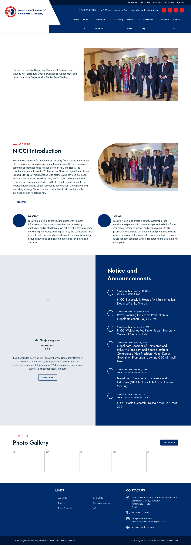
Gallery (121, 19)
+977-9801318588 (87, 10)
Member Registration (136, 2)
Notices (61, 503)
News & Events (65, 508)
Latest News (133, 24)
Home (77, 19)
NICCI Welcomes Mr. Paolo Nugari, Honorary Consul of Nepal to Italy (146, 332)
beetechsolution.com (169, 540)
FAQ (149, 2)
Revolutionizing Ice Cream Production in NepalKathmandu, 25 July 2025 (142, 317)
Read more (22, 202)
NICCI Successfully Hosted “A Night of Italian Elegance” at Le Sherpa (146, 302)
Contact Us (178, 24)
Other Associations (176, 2)
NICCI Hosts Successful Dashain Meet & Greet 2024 (147, 405)
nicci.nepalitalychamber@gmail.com (142, 10)
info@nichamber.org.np (112, 10)
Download (165, 19)
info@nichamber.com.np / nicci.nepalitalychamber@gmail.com (149, 520)
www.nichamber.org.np (143, 527)
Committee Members (102, 24)
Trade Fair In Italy (147, 24)
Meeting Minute (159, 2)
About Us (88, 24)
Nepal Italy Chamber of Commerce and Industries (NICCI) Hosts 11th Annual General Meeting (145, 382)
